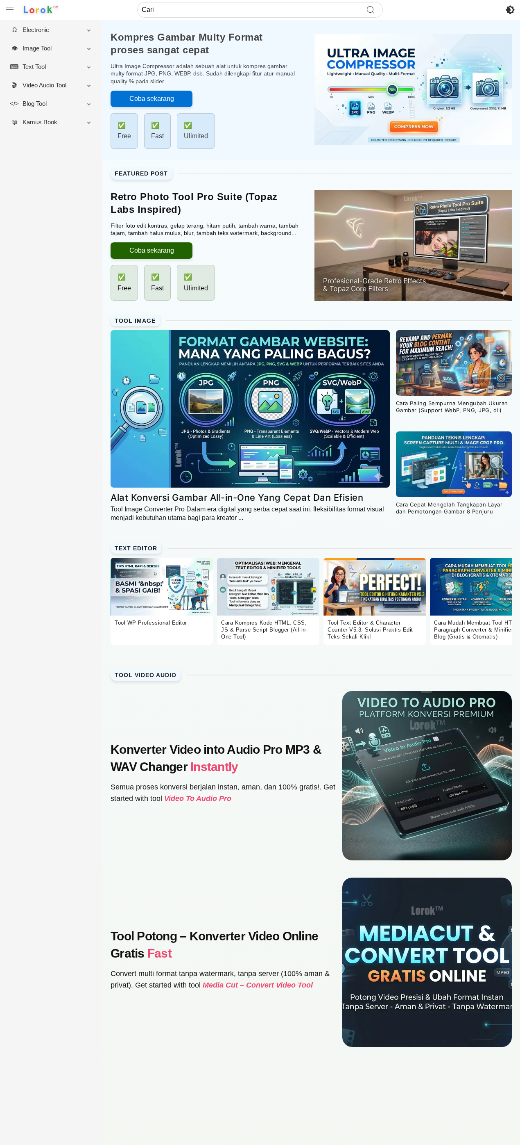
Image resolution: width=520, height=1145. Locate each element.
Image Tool (37, 48)
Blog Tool (35, 103)
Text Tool (34, 66)
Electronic (36, 29)
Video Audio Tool (44, 85)
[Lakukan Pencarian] (370, 10)
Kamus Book (40, 122)
